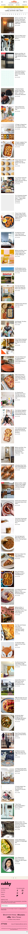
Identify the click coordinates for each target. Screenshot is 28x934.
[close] (27, 932)
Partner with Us (23, 924)
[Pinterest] (17, 893)
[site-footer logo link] (4, 924)
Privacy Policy (3, 909)
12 (23, 14)
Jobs (19, 924)
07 (13, 14)
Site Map (3, 896)
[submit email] (25, 905)
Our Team (3, 890)
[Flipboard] (17, 896)
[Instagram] (22, 890)
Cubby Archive (10, 9)
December (19, 9)
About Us (3, 892)
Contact (2, 894)
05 (9, 14)
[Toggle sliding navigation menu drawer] (2, 2)
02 (3, 14)
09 (17, 14)
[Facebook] (17, 890)
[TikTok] (22, 893)
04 (7, 14)
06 (11, 14)
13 (25, 14)
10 (19, 14)
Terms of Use (22, 908)
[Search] (26, 2)
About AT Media (14, 924)
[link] (21, 20)
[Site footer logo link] (6, 884)
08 (15, 14)
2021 (15, 9)
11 (21, 14)
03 (5, 14)
